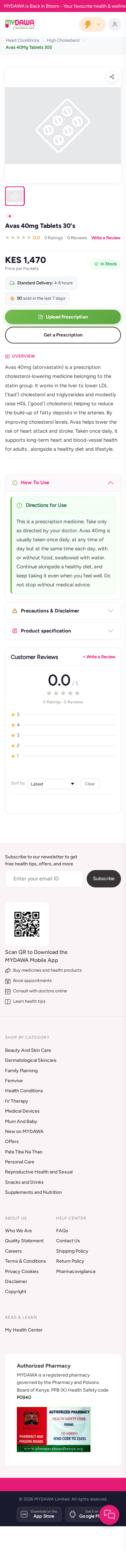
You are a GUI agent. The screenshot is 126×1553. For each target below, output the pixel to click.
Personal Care (19, 1162)
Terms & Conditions (25, 1261)
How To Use (35, 482)
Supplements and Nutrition (33, 1192)
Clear (90, 783)
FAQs (62, 1231)
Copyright (15, 1291)
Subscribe (104, 878)
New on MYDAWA (24, 1131)
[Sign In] (115, 24)
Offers (12, 1141)
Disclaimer (16, 1281)
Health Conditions (24, 1091)
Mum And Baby (21, 1121)
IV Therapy (16, 1101)
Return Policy (70, 1261)
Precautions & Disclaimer (50, 611)
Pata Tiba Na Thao (23, 1152)
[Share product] (112, 77)
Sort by (18, 783)
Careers (13, 1251)
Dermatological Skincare (30, 1060)
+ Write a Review (99, 656)
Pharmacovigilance (76, 1271)
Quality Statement (24, 1241)
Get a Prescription (63, 335)
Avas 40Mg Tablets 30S (29, 47)
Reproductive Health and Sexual (39, 1172)
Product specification (46, 631)
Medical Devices (22, 1111)
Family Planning (21, 1071)
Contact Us (68, 1241)
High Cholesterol (63, 40)
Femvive (14, 1081)
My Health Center (24, 1330)
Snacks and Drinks (24, 1182)
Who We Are (18, 1231)
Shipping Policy (72, 1251)
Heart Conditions (22, 40)
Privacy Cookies (22, 1271)
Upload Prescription (67, 317)
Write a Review (105, 237)
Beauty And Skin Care (28, 1050)
